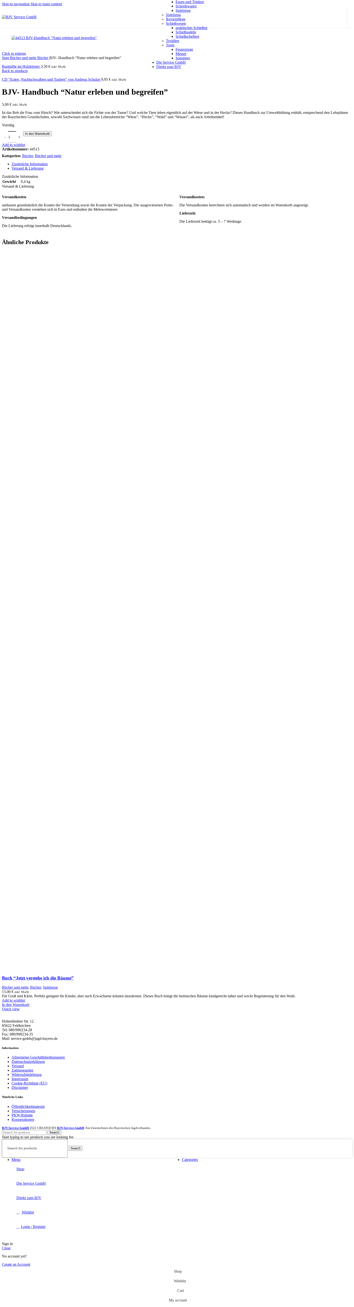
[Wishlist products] (327, 17)
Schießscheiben (187, 36)
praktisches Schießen (191, 28)
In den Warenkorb (37, 134)
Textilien (172, 41)
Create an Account (16, 1264)
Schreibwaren (186, 6)
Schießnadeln (186, 32)
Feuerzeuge (184, 49)
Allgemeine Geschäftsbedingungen (38, 1057)
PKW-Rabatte (22, 1115)
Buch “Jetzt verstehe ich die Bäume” (38, 977)
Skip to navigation (16, 4)
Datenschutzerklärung (28, 1062)
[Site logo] (19, 17)
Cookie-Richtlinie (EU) (29, 1083)
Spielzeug (183, 10)
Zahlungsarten (22, 1070)
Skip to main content (46, 4)
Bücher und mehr (48, 156)
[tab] (30, 164)
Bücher (27, 156)
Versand (18, 1066)
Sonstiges (183, 58)
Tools (170, 45)
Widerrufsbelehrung (27, 1075)
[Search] (316, 17)
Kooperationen (23, 1119)
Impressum (20, 1079)
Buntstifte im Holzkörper (21, 66)
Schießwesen (176, 23)
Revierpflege (175, 19)
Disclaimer (20, 1087)
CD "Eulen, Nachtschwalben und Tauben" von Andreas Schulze (51, 79)
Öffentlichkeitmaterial (28, 1106)
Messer (181, 54)
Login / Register (33, 1227)
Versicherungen (23, 1111)
